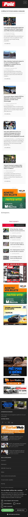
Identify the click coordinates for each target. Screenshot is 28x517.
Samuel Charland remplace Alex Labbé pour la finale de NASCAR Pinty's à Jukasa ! (13, 166)
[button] (14, 514)
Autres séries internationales (8, 476)
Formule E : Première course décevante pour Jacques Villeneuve (16, 438)
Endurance (3, 464)
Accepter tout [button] (7, 510)
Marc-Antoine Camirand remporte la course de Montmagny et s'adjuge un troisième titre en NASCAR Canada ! (14, 63)
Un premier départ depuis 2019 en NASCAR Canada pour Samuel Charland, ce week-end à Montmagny (13, 99)
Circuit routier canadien (7, 479)
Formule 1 (3, 460)
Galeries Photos (20, 225)
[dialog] (14, 502)
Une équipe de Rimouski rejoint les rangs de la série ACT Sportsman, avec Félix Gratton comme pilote (14, 29)
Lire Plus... (8, 43)
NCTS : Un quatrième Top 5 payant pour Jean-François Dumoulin (17, 444)
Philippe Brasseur (10, 69)
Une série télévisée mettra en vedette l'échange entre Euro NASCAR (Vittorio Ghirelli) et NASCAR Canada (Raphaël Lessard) (14, 134)
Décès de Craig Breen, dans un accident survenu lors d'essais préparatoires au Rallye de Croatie (17, 452)
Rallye (2, 472)
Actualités (8, 225)
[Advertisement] (14, 341)
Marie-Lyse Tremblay (11, 34)
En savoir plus (18, 497)
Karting (3, 483)
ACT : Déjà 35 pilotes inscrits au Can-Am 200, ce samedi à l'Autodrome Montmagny (17, 251)
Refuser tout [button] (20, 510)
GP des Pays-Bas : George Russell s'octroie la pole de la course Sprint (17, 231)
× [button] (26, 489)
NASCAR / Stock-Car (6, 468)
